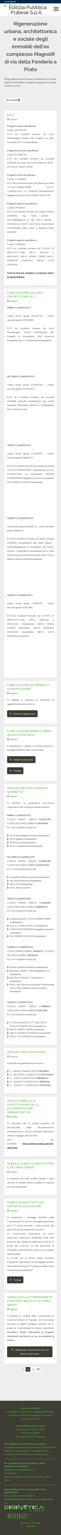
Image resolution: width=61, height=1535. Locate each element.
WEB (33, 1526)
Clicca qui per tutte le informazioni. (19, 1495)
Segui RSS (12, 100)
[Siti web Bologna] (24, 1510)
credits (29, 1436)
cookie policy (40, 1436)
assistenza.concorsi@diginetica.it (19, 1469)
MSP (28, 1526)
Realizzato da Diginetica (30, 1523)
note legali (20, 1436)
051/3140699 (10, 1473)
